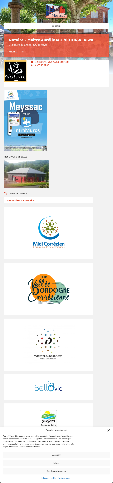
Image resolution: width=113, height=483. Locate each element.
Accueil (12, 51)
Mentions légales (64, 478)
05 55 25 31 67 (42, 65)
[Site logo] (56, 17)
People (21, 51)
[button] (108, 430)
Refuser (56, 463)
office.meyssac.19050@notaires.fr (52, 61)
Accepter (56, 455)
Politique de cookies (48, 478)
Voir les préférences (56, 471)
